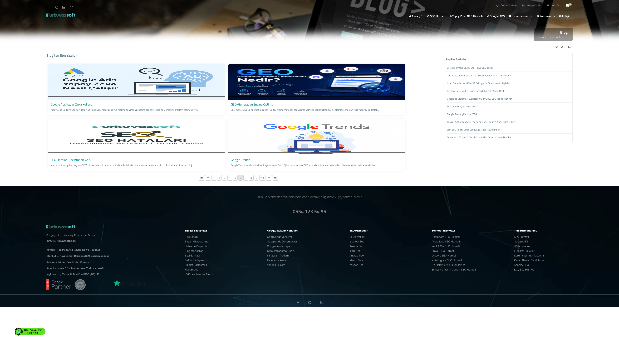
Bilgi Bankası (192, 255)
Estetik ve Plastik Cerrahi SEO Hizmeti (454, 269)
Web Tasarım (522, 246)
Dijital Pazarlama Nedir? (281, 250)
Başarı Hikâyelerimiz (197, 241)
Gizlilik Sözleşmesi (195, 260)
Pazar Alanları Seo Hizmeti (529, 260)
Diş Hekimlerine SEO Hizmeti (448, 264)
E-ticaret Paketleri (524, 250)
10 (262, 178)
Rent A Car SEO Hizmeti (446, 246)
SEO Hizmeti (521, 236)
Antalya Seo (356, 255)
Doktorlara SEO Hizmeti (446, 236)
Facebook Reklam (277, 260)
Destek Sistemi (508, 5)
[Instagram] (56, 7)
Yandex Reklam (276, 264)
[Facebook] (49, 7)
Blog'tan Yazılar (194, 250)
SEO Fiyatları (356, 236)
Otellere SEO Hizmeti (444, 255)
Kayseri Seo (356, 264)
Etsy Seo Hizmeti (524, 269)
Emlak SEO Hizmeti (443, 250)
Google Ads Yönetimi (279, 236)
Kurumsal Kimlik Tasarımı (529, 255)
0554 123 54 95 (309, 211)
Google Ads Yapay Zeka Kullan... (71, 104)
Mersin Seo (356, 260)
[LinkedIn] (63, 7)
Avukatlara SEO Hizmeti (446, 241)
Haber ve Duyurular (196, 246)
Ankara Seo (356, 246)
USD (71, 7)
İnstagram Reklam (278, 255)
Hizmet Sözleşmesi (196, 264)
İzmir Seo (355, 250)
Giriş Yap (555, 5)
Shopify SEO (521, 264)
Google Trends (240, 159)
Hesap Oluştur (534, 5)
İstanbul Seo (356, 241)
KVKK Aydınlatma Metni (198, 274)
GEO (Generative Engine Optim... (252, 104)
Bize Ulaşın (191, 236)
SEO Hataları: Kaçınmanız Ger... (70, 159)
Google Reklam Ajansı (280, 246)
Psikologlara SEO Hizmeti (447, 260)
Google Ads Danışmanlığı (282, 241)
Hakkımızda (191, 269)
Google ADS (521, 241)
